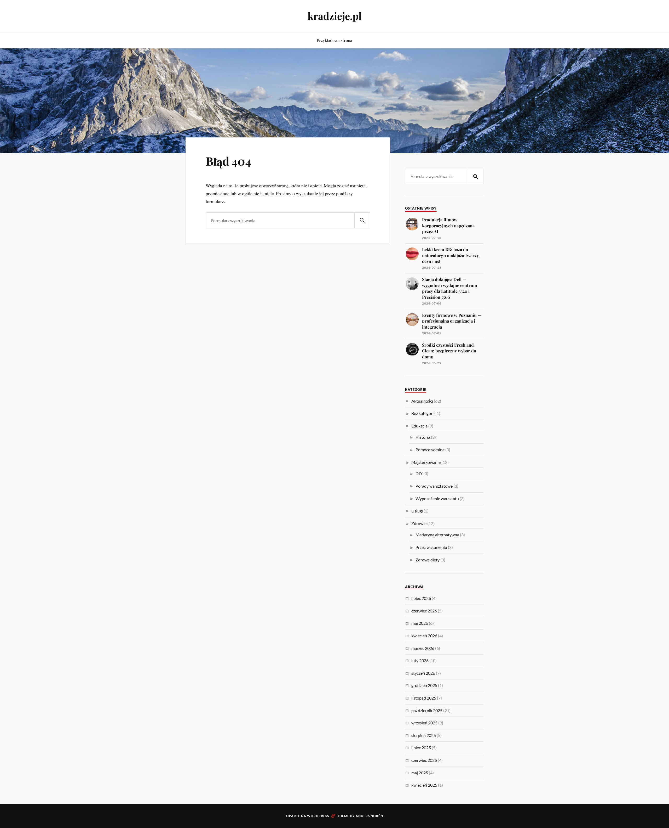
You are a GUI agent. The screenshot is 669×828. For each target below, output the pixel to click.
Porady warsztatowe (434, 485)
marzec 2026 (422, 648)
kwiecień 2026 (424, 635)
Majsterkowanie (426, 462)
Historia (423, 437)
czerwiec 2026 (424, 610)
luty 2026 (420, 660)
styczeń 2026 (423, 673)
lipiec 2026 (421, 598)
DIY (419, 473)
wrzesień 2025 (424, 722)
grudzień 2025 (424, 685)
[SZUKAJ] (362, 220)
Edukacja (419, 425)
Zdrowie (418, 523)
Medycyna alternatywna (437, 534)
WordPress (318, 816)
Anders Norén (369, 816)
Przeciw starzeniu (431, 547)
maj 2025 (419, 772)
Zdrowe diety (428, 559)
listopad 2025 (423, 697)
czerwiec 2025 (424, 760)
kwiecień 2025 (424, 784)
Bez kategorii (423, 413)
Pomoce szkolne (430, 449)
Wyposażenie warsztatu (437, 498)
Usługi (417, 510)
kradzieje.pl (335, 15)
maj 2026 (419, 623)
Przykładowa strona (334, 40)
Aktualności (422, 400)
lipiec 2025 (421, 747)
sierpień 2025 (423, 735)
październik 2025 (426, 710)
